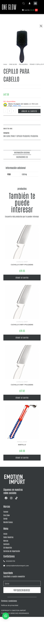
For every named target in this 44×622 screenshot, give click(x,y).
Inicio (5, 64)
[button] (35, 3)
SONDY (25, 262)
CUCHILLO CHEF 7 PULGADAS (22, 385)
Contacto (6, 544)
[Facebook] (6, 498)
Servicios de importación (11, 551)
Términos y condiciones (9, 600)
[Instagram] (11, 498)
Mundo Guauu (8, 522)
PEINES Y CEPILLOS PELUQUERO (20, 136)
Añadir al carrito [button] (22, 277)
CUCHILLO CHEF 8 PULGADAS (22, 325)
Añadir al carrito (29, 111)
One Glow (6, 515)
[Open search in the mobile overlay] (23, 3)
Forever (5, 511)
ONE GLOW (13, 64)
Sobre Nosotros (8, 537)
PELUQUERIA (23, 64)
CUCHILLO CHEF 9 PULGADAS (22, 265)
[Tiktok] (16, 498)
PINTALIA (19, 442)
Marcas (5, 540)
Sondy (5, 518)
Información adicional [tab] (22, 152)
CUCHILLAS (19, 262)
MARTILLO (22, 445)
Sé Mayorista (7, 547)
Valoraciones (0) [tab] (22, 157)
